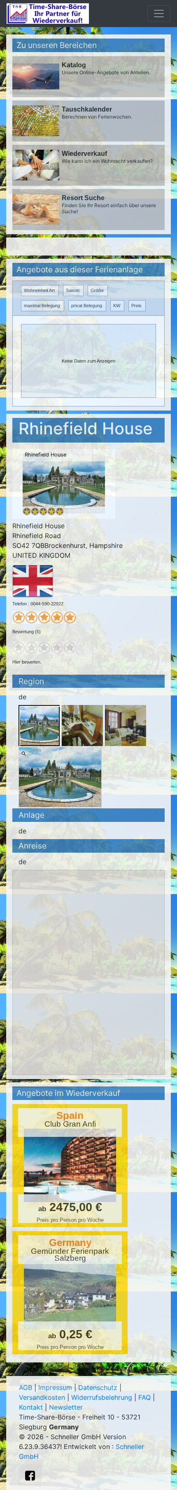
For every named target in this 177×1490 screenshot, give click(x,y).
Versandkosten (42, 1397)
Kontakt (31, 1407)
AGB (25, 1387)
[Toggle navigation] (158, 13)
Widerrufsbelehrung (101, 1397)
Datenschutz (97, 1387)
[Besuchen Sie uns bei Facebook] (30, 1475)
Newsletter (66, 1407)
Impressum (55, 1387)
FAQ (144, 1397)
